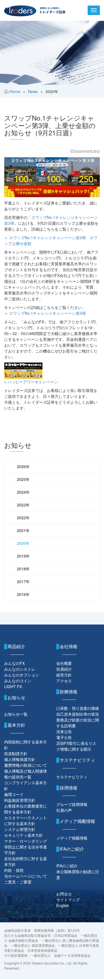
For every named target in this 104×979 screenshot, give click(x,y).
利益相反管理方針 (19, 800)
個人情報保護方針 (19, 759)
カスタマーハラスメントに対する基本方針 (25, 820)
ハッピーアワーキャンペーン (32, 381)
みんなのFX (14, 663)
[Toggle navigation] (94, 10)
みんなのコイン (17, 680)
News (33, 91)
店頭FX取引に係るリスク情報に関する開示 (76, 746)
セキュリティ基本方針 (23, 835)
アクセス (64, 680)
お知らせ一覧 (15, 714)
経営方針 (64, 675)
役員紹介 (64, 669)
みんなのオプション (21, 675)
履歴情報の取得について (25, 765)
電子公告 (64, 737)
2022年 (23, 517)
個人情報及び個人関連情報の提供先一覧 (25, 774)
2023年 (23, 505)
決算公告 (64, 731)
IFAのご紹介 (67, 865)
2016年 (23, 594)
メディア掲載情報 (71, 838)
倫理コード (14, 794)
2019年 (23, 556)
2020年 (23, 543)
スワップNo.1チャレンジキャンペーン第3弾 (47, 313)
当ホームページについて (25, 876)
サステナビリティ (71, 777)
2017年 (23, 581)
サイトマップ (68, 899)
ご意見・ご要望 (17, 882)
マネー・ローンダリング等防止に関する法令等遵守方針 (25, 846)
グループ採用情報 (71, 804)
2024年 (23, 492)
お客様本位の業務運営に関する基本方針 (25, 809)
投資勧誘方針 (15, 753)
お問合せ (64, 893)
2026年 (23, 466)
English (62, 905)
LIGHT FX (13, 686)
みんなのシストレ (19, 669)
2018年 (23, 568)
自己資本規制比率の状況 (77, 714)
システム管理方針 (19, 829)
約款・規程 (14, 870)
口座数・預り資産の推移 (77, 708)
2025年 (23, 479)
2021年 (23, 530)
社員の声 (64, 810)
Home (15, 91)
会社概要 (64, 663)
